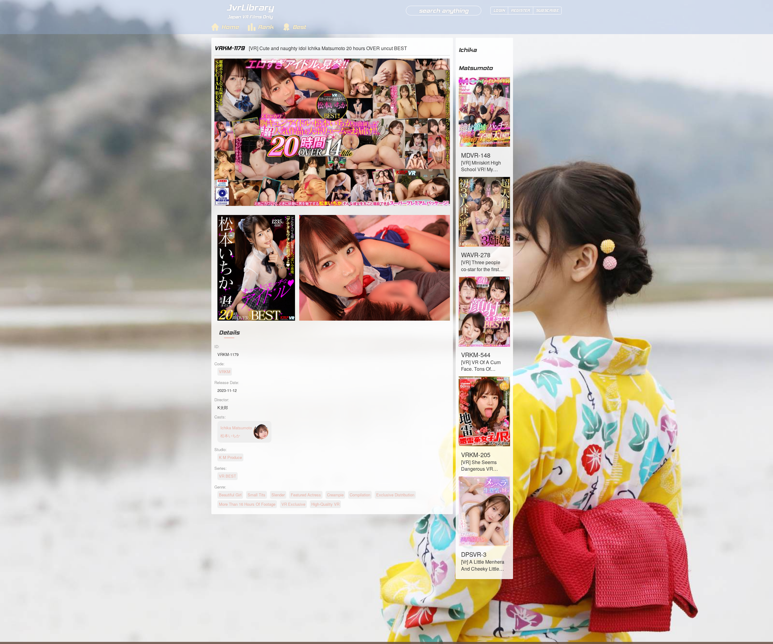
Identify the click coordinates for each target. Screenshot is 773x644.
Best (299, 26)
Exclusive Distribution (395, 495)
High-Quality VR (325, 504)
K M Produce (230, 457)
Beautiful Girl (230, 495)
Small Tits (256, 495)
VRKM (224, 371)
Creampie (335, 495)
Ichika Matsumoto (476, 59)
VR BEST (227, 476)
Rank (266, 26)
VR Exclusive (293, 504)
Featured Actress (306, 495)
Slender (278, 495)
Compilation (360, 495)
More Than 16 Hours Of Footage (247, 504)
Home (230, 26)
